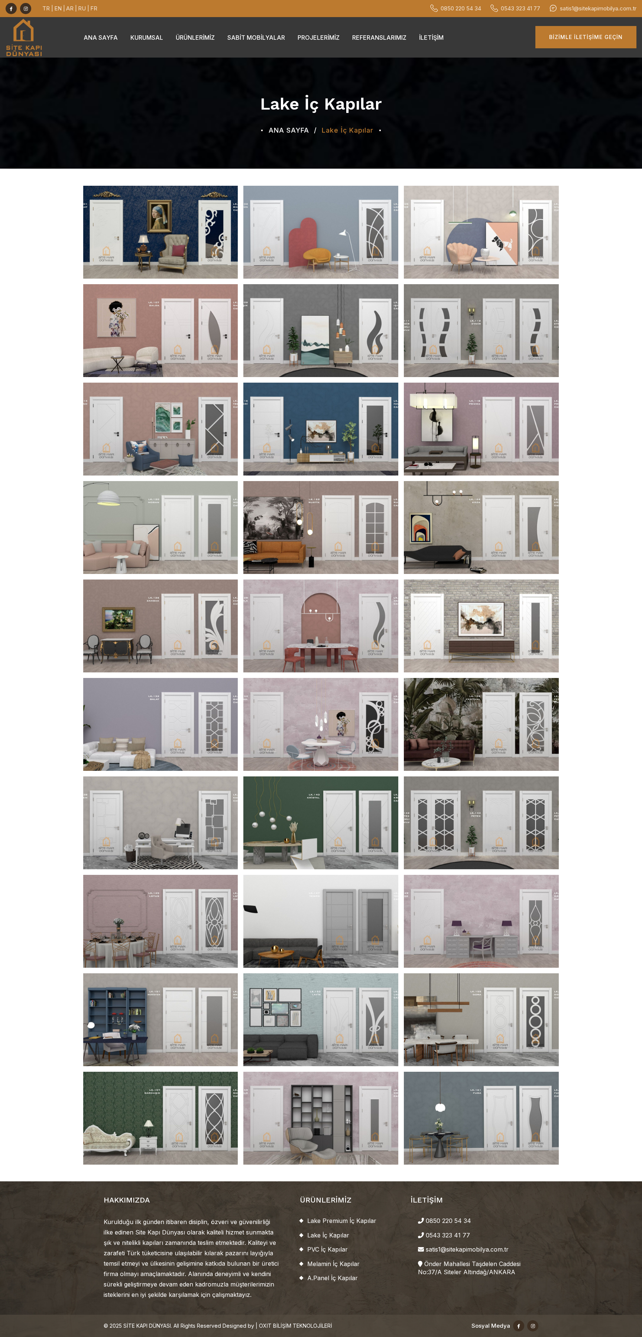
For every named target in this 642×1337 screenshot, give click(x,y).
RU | (83, 8)
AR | (71, 8)
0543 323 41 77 (520, 8)
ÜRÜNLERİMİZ (195, 37)
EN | (59, 8)
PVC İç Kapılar (327, 1249)
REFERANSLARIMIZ (379, 37)
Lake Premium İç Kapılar (341, 1220)
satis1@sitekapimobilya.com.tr (598, 8)
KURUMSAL (146, 37)
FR (93, 8)
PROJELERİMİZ (319, 37)
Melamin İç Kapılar (333, 1264)
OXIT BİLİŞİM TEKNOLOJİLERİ (295, 1326)
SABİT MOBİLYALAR (256, 37)
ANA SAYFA (101, 37)
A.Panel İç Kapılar (332, 1278)
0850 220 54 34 (461, 8)
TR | (47, 8)
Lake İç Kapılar (328, 1235)
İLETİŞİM (431, 37)
